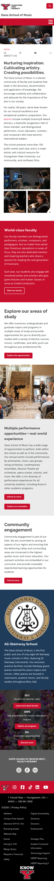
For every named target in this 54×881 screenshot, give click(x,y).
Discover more (27, 743)
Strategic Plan (37, 839)
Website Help (10, 834)
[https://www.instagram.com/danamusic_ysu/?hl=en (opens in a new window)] (18, 770)
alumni (8, 119)
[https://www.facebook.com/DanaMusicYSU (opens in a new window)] (27, 770)
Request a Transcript (13, 854)
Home (7, 49)
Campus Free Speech (14, 818)
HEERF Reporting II (40, 863)
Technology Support (40, 853)
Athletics (8, 813)
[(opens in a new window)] (5, 52)
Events (7, 839)
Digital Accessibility (40, 813)
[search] (49, 6)
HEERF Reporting (39, 858)
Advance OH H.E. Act (14, 823)
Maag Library (10, 849)
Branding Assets (11, 828)
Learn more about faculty (27, 706)
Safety (7, 859)
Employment (37, 828)
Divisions (35, 823)
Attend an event (14, 497)
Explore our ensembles (17, 506)
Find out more (13, 580)
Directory (35, 818)
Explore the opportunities (18, 355)
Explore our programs (27, 726)
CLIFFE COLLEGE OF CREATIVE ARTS (26, 759)
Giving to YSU (10, 844)
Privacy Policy (18, 807)
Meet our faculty (14, 291)
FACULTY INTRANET (27, 762)
